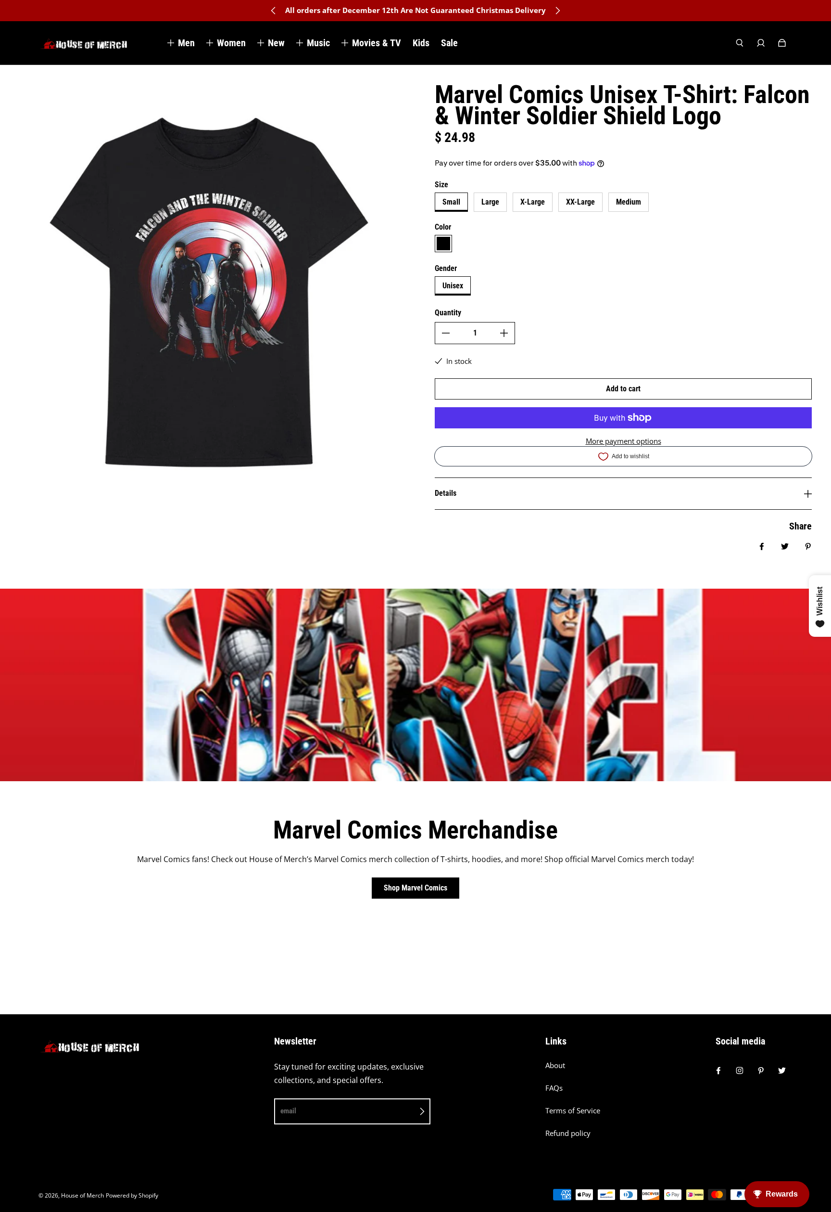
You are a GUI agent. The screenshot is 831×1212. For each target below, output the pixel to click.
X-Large (532, 201)
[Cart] (782, 42)
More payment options (623, 441)
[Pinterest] (760, 1070)
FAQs (554, 1088)
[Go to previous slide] (273, 10)
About (555, 1065)
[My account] (760, 42)
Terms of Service (572, 1111)
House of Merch (82, 1195)
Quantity (448, 312)
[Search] (739, 42)
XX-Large (580, 201)
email (288, 1111)
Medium (628, 201)
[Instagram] (739, 1070)
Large (490, 201)
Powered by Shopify (132, 1195)
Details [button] (445, 493)
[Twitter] (782, 1070)
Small (451, 201)
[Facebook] (718, 1070)
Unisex (452, 285)
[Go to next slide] (557, 10)
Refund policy (568, 1133)
